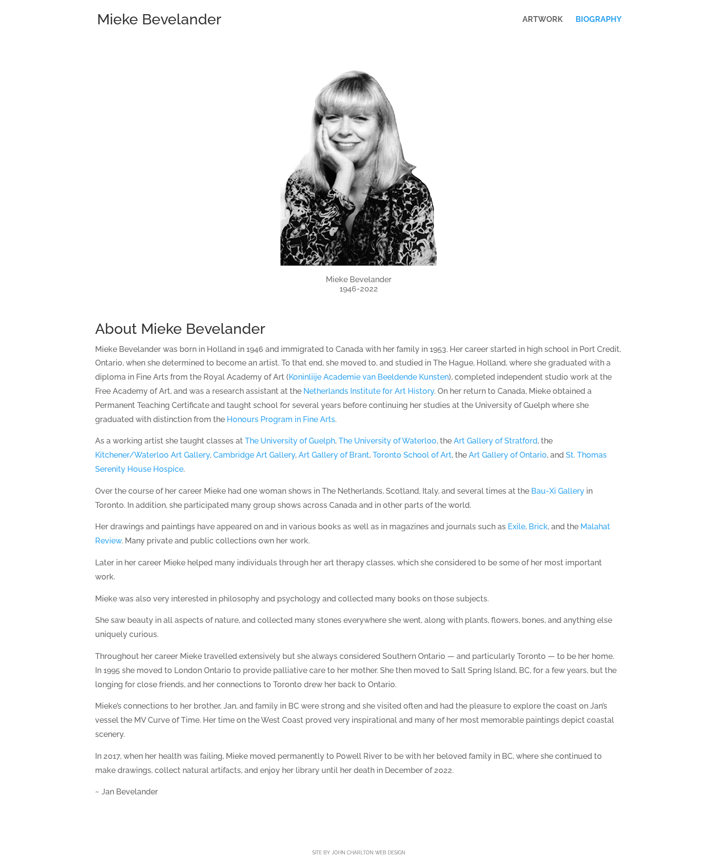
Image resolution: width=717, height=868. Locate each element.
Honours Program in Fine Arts (281, 419)
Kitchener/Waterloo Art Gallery (152, 455)
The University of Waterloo (388, 440)
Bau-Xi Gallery (557, 491)
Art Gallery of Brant (334, 455)
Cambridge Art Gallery (254, 455)
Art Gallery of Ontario (508, 455)
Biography (599, 20)
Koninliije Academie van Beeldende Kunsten (369, 377)
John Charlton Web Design (368, 852)
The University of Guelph (290, 440)
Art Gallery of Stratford (496, 440)
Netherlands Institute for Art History (368, 391)
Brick (538, 526)
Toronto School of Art (412, 455)
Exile (516, 526)
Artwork (542, 20)
